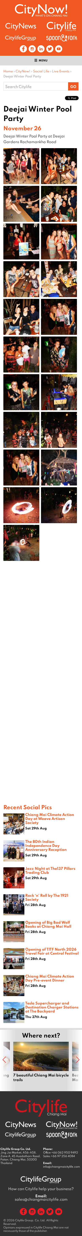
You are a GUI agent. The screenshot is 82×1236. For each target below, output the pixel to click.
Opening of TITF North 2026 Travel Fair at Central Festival (52, 951)
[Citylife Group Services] (21, 38)
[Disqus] (41, 631)
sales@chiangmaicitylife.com (41, 1197)
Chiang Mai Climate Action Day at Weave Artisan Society (49, 818)
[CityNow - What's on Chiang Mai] (62, 1125)
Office (60, 1152)
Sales (59, 1156)
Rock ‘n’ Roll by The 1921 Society (46, 897)
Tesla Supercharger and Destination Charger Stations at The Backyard (51, 1007)
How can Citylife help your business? (41, 1188)
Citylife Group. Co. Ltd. (30, 1220)
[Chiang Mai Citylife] (62, 26)
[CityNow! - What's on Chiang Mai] (41, 10)
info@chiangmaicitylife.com (61, 1166)
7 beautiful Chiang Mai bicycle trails (41, 1062)
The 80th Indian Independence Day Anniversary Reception (46, 845)
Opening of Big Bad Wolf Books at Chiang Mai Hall (48, 924)
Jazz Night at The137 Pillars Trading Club (50, 870)
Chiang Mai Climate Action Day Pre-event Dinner (49, 978)
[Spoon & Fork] (62, 38)
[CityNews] (21, 27)
